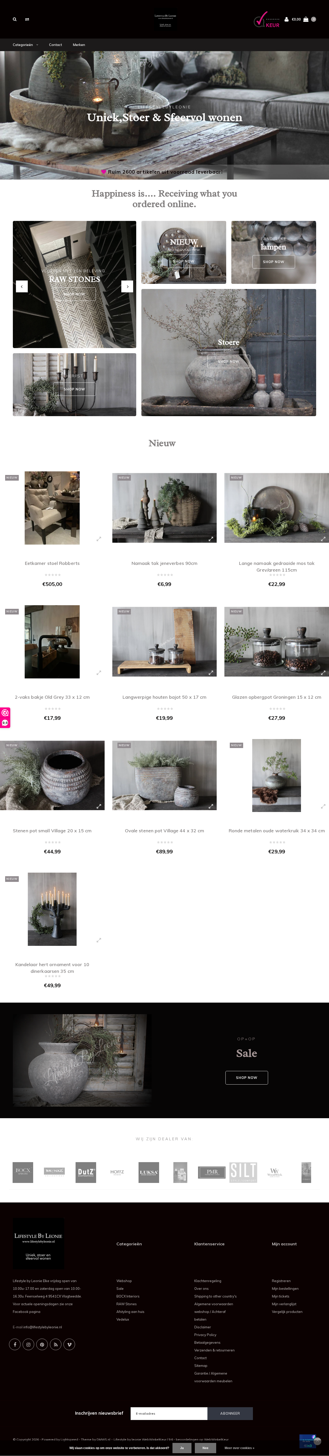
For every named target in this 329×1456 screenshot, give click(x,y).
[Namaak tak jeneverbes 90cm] (164, 508)
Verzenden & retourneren (214, 1350)
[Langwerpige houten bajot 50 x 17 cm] (164, 641)
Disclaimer (202, 1327)
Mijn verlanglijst (284, 1304)
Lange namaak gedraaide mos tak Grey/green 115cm (277, 566)
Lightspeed (69, 1439)
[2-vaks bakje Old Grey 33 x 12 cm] (52, 641)
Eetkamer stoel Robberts (52, 563)
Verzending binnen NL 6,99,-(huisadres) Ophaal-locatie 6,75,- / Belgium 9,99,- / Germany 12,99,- (165, 172)
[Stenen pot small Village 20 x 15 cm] (52, 775)
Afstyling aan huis (130, 1312)
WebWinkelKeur (216, 1439)
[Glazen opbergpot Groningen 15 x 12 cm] (276, 641)
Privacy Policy (205, 1335)
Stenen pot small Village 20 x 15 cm (52, 831)
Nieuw (162, 443)
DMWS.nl (103, 1439)
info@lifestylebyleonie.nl (42, 1327)
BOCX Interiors (128, 1296)
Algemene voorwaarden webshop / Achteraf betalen (213, 1311)
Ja (182, 1448)
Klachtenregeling (207, 1281)
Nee (205, 1448)
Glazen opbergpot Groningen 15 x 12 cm (276, 697)
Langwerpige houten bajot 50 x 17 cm (165, 697)
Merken (79, 45)
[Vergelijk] (27, 19)
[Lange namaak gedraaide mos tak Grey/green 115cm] (276, 508)
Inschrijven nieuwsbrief (99, 1413)
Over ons (201, 1288)
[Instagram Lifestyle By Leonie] (28, 1344)
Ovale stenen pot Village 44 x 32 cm (164, 831)
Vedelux (122, 1319)
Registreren (281, 1281)
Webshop (124, 1281)
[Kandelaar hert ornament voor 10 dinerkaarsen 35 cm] (52, 909)
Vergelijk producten (287, 1312)
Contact (55, 45)
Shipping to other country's (215, 1296)
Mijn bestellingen (285, 1288)
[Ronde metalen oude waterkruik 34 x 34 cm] (276, 775)
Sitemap (200, 1366)
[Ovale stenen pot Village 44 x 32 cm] (164, 775)
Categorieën (23, 45)
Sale (120, 1288)
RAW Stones (126, 1304)
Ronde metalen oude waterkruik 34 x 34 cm (277, 831)
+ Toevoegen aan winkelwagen (49, 595)
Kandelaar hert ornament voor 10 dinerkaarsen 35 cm (52, 967)
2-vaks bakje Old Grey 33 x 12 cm (52, 697)
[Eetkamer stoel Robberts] (52, 508)
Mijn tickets (280, 1296)
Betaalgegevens (207, 1342)
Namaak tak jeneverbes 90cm (165, 563)
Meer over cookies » (239, 1448)
